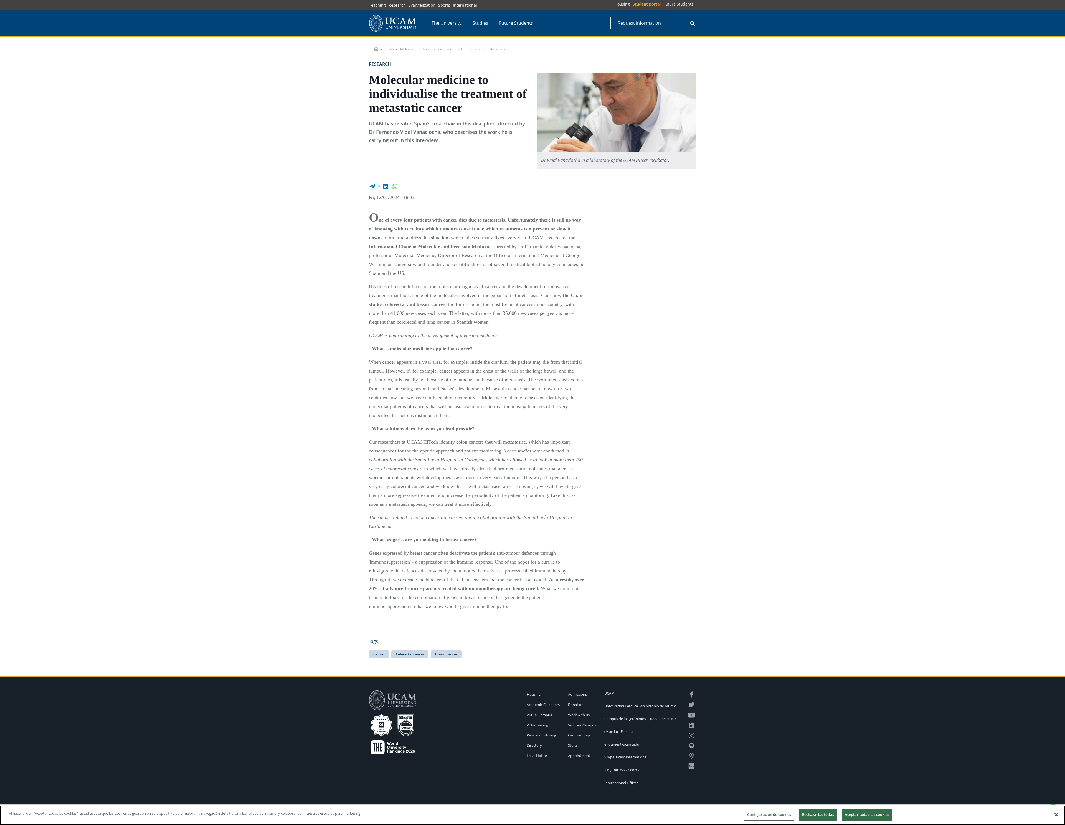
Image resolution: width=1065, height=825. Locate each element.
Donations (576, 704)
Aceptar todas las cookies (867, 814)
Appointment (579, 755)
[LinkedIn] (385, 186)
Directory (534, 745)
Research (397, 5)
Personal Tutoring (541, 735)
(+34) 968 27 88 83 (624, 769)
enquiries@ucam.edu (621, 744)
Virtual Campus (539, 714)
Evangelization (422, 5)
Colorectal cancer (410, 654)
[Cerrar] (1056, 814)
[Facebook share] (372, 186)
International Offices (621, 782)
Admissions (577, 694)
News (389, 49)
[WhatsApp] (394, 186)
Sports (444, 5)
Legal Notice (537, 755)
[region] (532, 815)
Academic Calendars (543, 704)
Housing (622, 4)
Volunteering (537, 725)
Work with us (579, 714)
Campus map (579, 735)
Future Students (678, 4)
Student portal (647, 4)
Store (572, 745)
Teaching (377, 5)
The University (447, 23)
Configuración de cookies (769, 814)
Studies (480, 23)
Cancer (379, 654)
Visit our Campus (582, 725)
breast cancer (446, 654)
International (465, 5)
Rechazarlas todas (818, 814)
